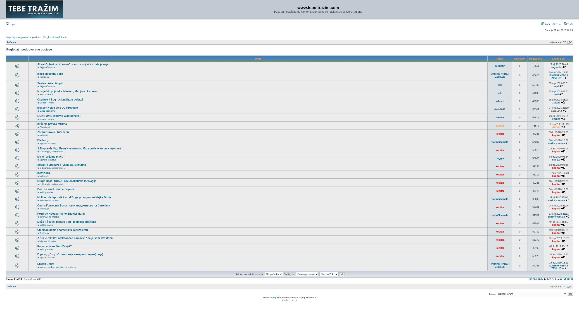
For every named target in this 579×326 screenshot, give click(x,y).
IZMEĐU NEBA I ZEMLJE (500, 75)
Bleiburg (42, 140)
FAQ (547, 24)
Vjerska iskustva (48, 143)
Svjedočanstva (47, 67)
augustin (500, 66)
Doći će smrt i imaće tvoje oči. (56, 189)
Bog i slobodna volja (50, 73)
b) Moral (44, 135)
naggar (500, 158)
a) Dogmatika (46, 192)
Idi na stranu (536, 279)
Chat (558, 24)
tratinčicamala (499, 142)
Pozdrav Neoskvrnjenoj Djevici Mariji (61, 213)
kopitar (500, 133)
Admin (500, 125)
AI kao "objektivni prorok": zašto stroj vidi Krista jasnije (73, 64)
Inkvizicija (43, 173)
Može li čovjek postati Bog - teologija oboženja (66, 221)
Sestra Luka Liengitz (50, 83)
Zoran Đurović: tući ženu (53, 132)
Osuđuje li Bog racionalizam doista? (60, 99)
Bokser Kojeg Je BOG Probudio (57, 107)
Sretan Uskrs (46, 264)
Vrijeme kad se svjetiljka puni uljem (58, 267)
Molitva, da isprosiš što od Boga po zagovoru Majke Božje (74, 197)
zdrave (500, 101)
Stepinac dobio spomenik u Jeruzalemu (62, 230)
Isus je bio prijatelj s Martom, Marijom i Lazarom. (68, 91)
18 (561, 279)
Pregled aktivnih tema (54, 37)
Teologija (44, 77)
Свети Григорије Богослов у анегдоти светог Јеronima (73, 205)
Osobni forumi (47, 102)
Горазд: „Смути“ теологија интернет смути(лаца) (70, 254)
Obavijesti (45, 127)
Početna (11, 42)
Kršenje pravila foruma (52, 124)
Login (12, 24)
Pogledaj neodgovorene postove (23, 37)
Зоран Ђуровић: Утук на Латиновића (61, 164)
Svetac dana (46, 94)
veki (500, 85)
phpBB (276, 297)
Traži (570, 24)
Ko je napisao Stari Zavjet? (54, 246)
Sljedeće (568, 279)
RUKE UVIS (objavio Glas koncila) (59, 115)
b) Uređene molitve (49, 200)
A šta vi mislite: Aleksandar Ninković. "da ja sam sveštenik (75, 238)
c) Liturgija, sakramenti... (52, 151)
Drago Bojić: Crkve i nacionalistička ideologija (66, 181)
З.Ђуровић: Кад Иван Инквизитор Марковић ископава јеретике (79, 148)
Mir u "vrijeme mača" (51, 156)
